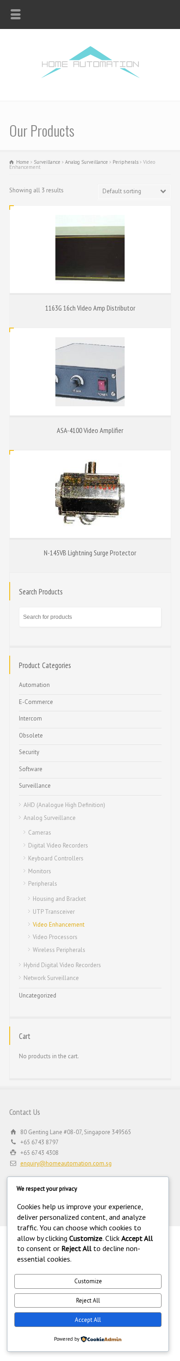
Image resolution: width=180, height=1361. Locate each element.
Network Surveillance (51, 978)
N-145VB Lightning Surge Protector (90, 552)
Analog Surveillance (86, 162)
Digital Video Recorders (58, 845)
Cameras (39, 832)
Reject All (88, 1300)
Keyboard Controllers (56, 858)
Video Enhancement (58, 924)
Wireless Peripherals (59, 950)
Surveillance (47, 162)
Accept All (88, 1320)
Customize (88, 1281)
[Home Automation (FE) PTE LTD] (90, 81)
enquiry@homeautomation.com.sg (66, 1163)
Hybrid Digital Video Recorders (62, 965)
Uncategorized (37, 995)
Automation (34, 685)
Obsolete (31, 735)
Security (29, 752)
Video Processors (55, 937)
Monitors (39, 871)
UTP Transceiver (54, 912)
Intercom (30, 718)
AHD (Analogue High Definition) (64, 805)
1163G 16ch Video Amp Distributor (90, 307)
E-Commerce (36, 702)
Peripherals (125, 162)
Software (30, 769)
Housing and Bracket (59, 899)
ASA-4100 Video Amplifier (90, 430)
